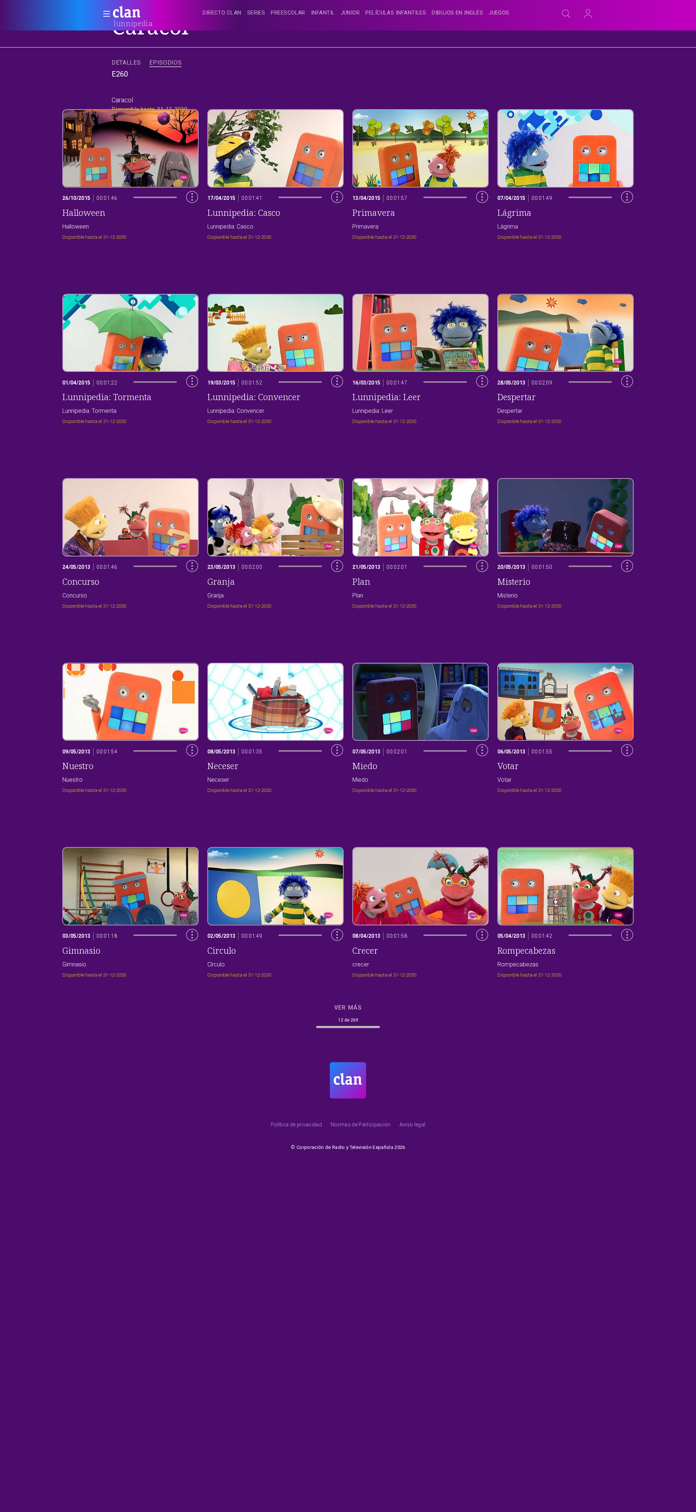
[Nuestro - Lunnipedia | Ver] (130, 726)
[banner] (144, 13)
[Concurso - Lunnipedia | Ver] (130, 541)
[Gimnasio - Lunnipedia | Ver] (130, 910)
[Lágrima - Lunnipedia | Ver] (565, 172)
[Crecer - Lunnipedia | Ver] (420, 910)
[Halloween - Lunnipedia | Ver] (130, 172)
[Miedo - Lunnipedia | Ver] (420, 726)
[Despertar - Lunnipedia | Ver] (565, 357)
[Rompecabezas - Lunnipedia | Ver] (565, 910)
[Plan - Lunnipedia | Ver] (420, 541)
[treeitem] (222, 13)
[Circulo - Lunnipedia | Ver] (275, 910)
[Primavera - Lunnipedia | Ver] (420, 172)
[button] (104, 14)
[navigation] (356, 13)
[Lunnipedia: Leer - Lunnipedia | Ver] (420, 357)
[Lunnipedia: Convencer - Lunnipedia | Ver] (275, 357)
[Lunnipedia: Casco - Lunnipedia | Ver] (275, 172)
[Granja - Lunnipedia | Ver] (275, 541)
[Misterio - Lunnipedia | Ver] (565, 541)
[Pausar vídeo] (186, 212)
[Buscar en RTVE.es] (566, 14)
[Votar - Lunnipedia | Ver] (565, 726)
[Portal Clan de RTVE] (126, 13)
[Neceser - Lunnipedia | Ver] (275, 726)
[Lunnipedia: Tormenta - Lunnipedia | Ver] (130, 357)
